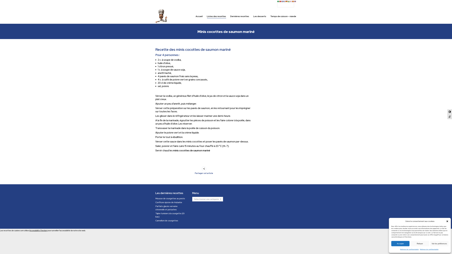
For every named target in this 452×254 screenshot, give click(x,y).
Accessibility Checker (38, 230)
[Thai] (295, 1)
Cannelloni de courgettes (166, 220)
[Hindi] (289, 1)
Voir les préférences (439, 244)
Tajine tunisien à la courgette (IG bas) (170, 215)
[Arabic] (278, 1)
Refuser (420, 244)
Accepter (400, 244)
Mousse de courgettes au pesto (170, 198)
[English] (282, 1)
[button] (447, 221)
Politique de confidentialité (409, 249)
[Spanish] (293, 1)
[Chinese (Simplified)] (280, 1)
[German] (287, 1)
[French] (284, 1)
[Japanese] (291, 1)
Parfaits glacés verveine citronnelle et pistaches (166, 208)
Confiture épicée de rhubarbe (168, 202)
